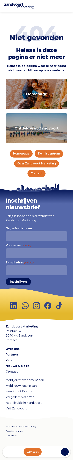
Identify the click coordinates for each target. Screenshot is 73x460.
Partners (12, 354)
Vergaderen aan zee (20, 397)
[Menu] (65, 452)
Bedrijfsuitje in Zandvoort (24, 402)
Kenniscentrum (49, 153)
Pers (9, 360)
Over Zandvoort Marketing (36, 163)
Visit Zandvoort (16, 408)
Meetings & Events (19, 391)
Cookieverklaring (14, 431)
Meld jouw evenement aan (25, 380)
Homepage (21, 153)
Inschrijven (18, 281)
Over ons (12, 349)
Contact (33, 451)
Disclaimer (11, 435)
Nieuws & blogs (17, 366)
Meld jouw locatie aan (21, 385)
